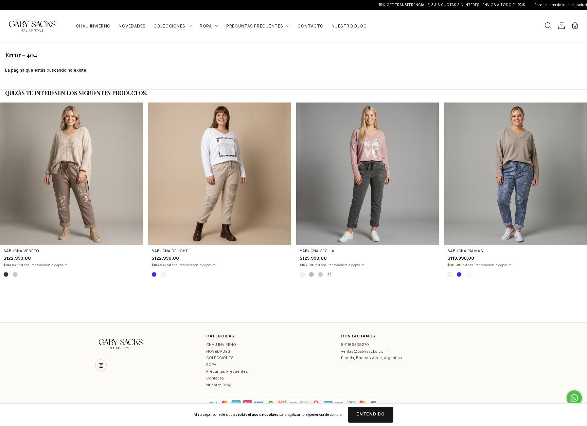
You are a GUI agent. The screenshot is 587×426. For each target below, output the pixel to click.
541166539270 (355, 344)
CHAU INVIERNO (93, 26)
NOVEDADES (132, 26)
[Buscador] (548, 26)
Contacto (310, 26)
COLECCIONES (170, 26)
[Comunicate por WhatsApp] (574, 398)
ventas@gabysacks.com (364, 351)
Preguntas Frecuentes (255, 26)
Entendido (370, 413)
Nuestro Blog (349, 26)
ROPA (206, 26)
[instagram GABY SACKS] (101, 365)
